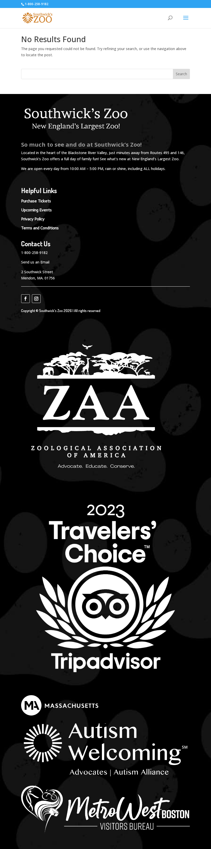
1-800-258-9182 (34, 252)
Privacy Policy (33, 218)
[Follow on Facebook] (25, 298)
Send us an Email (35, 262)
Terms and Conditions (40, 227)
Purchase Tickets (36, 201)
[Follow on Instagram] (36, 298)
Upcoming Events (36, 209)
